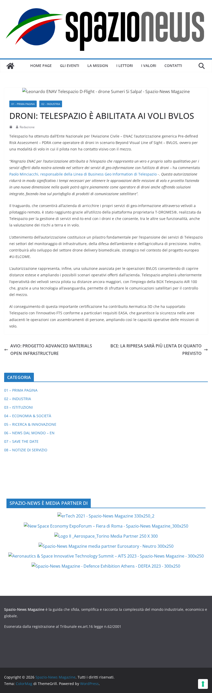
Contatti (173, 65)
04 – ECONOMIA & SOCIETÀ (27, 415)
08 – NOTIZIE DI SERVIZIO (25, 449)
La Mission (97, 65)
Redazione (27, 127)
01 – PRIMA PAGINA (20, 390)
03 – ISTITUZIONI (18, 407)
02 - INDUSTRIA (50, 104)
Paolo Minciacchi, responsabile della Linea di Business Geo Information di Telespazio (83, 174)
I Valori (148, 65)
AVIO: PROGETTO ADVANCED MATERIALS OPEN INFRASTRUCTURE (51, 349)
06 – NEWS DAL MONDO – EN (29, 432)
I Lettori (124, 65)
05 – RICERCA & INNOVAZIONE (30, 424)
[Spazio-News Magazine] (10, 66)
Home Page (41, 65)
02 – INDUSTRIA (17, 398)
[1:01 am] (11, 126)
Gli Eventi (69, 65)
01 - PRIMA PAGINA (23, 104)
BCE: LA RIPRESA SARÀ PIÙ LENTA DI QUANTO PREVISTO (156, 349)
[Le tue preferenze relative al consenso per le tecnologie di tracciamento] (203, 684)
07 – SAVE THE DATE (21, 441)
